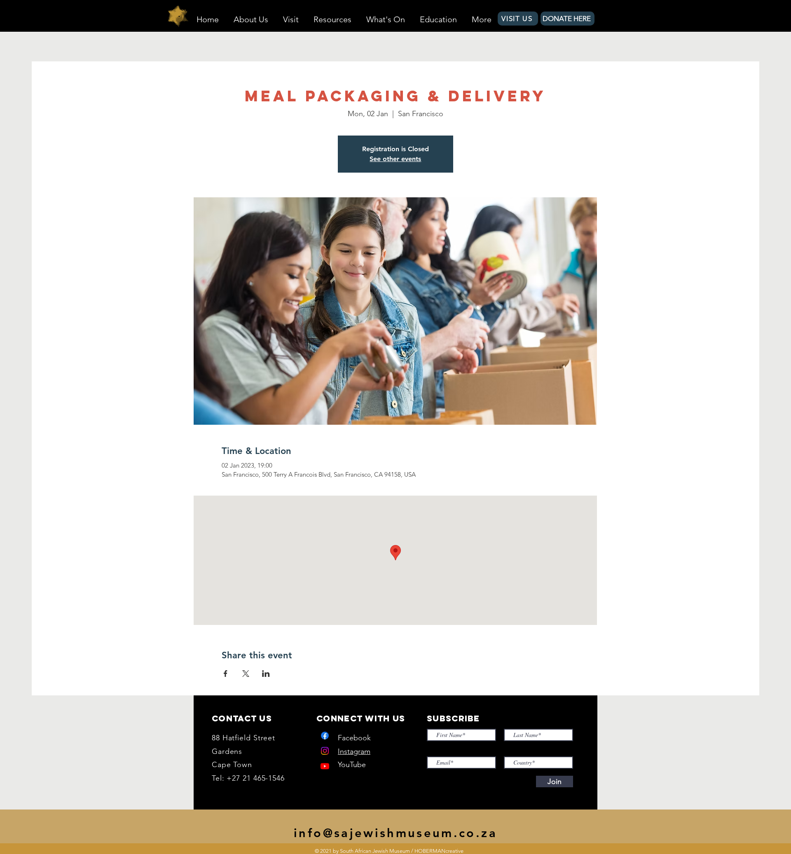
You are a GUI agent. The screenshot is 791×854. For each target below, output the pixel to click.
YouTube (352, 764)
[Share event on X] (246, 673)
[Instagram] (325, 751)
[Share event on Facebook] (225, 673)
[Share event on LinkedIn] (266, 673)
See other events (395, 159)
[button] (251, 16)
